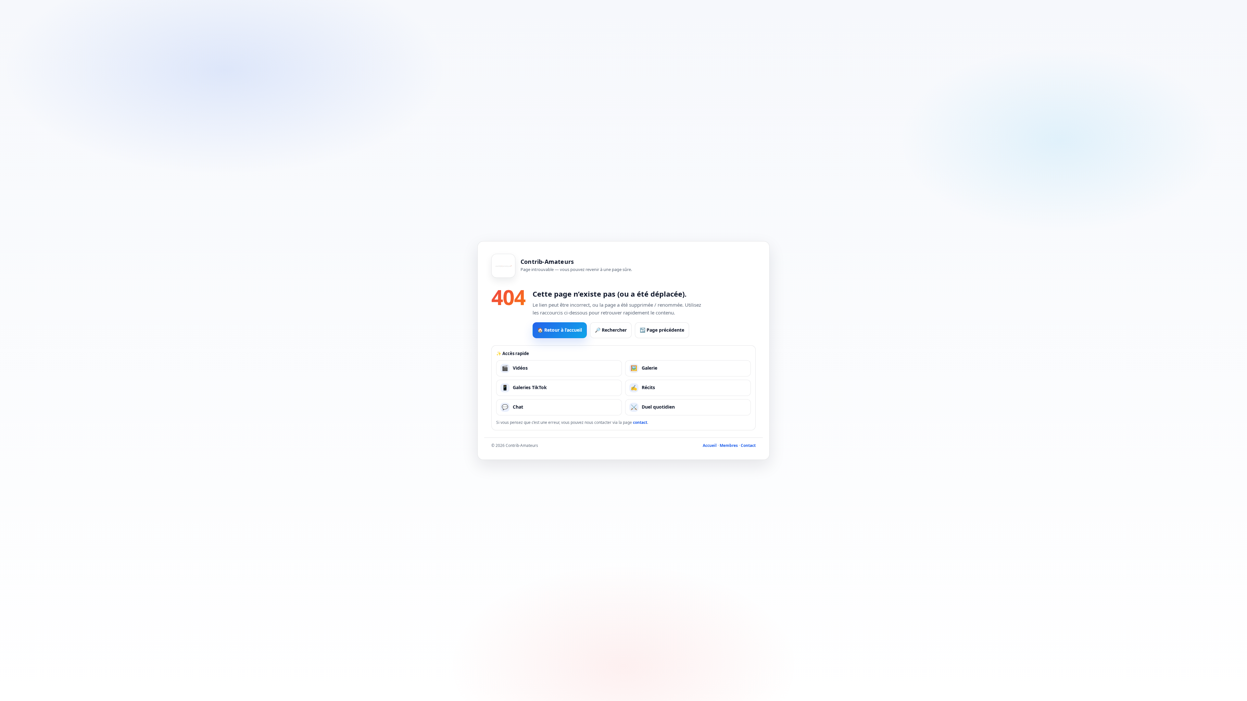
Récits (643, 387)
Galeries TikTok (524, 387)
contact (640, 422)
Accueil (710, 445)
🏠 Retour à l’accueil (559, 330)
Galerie (644, 368)
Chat (512, 407)
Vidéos (515, 368)
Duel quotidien (653, 407)
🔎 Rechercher (611, 330)
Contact (748, 445)
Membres (729, 445)
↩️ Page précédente (662, 330)
